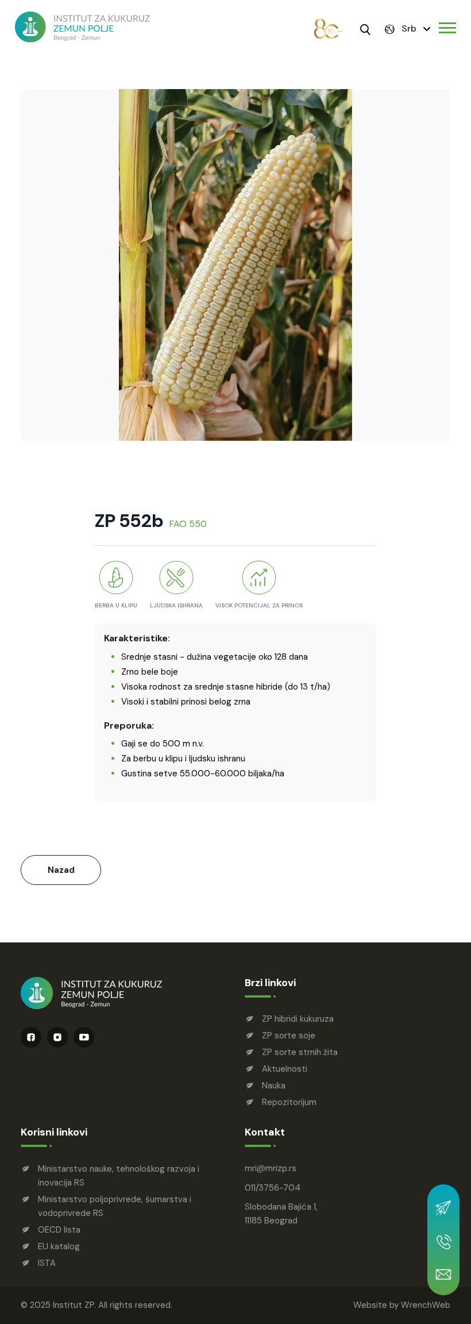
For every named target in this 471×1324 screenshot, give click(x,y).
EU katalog (59, 1246)
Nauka (273, 1085)
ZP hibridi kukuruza (298, 1019)
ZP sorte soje (288, 1035)
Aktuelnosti (284, 1069)
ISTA (47, 1263)
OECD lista (59, 1230)
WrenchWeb (425, 1305)
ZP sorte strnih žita (300, 1052)
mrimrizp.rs (270, 1168)
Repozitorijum (289, 1102)
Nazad (61, 870)
